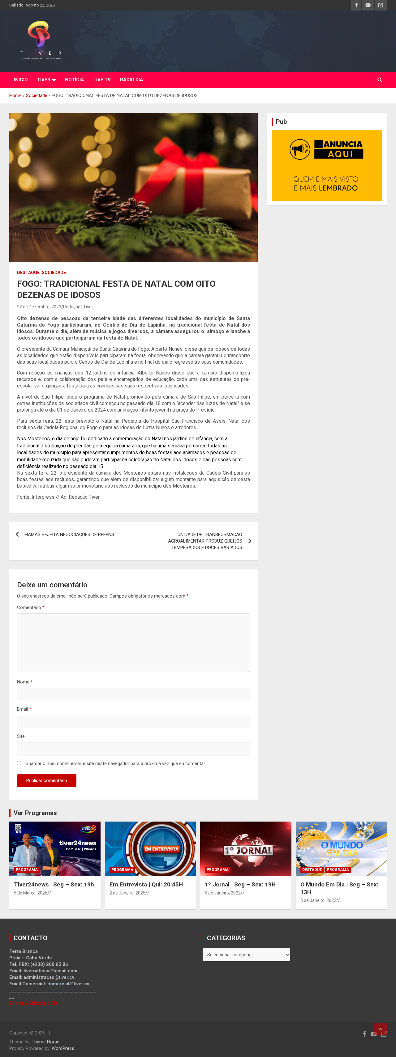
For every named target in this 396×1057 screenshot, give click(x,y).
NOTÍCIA (74, 79)
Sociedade (54, 272)
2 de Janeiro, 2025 (127, 892)
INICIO (21, 79)
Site (21, 736)
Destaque (28, 272)
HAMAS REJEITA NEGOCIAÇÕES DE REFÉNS (69, 534)
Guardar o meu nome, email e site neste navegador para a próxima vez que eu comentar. (115, 763)
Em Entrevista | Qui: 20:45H (146, 884)
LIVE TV (102, 79)
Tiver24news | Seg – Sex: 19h (54, 884)
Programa (27, 870)
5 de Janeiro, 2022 (318, 900)
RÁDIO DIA (131, 79)
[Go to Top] (380, 1029)
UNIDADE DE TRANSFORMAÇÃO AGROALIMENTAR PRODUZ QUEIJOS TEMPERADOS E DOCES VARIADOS (205, 541)
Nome (25, 682)
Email (24, 709)
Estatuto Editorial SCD (33, 1003)
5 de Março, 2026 (30, 892)
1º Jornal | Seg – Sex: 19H (240, 884)
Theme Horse (45, 1042)
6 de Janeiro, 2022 (223, 892)
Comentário (31, 607)
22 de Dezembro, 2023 (39, 306)
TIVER (43, 79)
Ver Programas (35, 813)
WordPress (63, 1048)
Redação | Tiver (78, 306)
